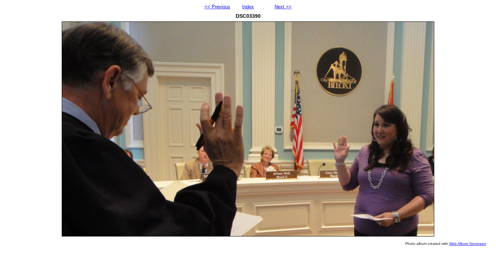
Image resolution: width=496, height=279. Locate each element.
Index (248, 6)
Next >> (283, 6)
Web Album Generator (467, 244)
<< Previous (217, 6)
